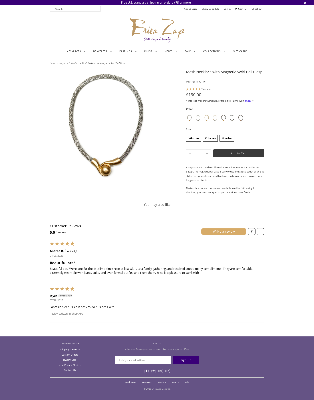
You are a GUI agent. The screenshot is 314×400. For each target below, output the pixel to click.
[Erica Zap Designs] (157, 31)
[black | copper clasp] (240, 118)
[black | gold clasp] (223, 118)
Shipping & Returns (69, 349)
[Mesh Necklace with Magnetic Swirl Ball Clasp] (106, 125)
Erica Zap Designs (161, 388)
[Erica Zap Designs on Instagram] (160, 371)
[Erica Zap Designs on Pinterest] (153, 371)
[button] (193, 89)
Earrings (126, 51)
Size (188, 129)
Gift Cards (240, 51)
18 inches (227, 137)
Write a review (224, 232)
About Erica (191, 8)
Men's (169, 51)
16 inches (193, 137)
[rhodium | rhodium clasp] (198, 118)
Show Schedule (211, 8)
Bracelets (100, 51)
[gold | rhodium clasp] (215, 118)
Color (189, 109)
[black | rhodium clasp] (232, 118)
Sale (188, 51)
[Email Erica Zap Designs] (167, 371)
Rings (149, 51)
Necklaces (74, 51)
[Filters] (251, 231)
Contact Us (70, 370)
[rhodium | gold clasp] (189, 118)
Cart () (242, 8)
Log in (227, 8)
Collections (212, 51)
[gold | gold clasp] (206, 118)
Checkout (256, 8)
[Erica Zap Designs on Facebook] (146, 371)
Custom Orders (70, 354)
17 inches (210, 137)
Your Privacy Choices (70, 365)
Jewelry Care (69, 359)
